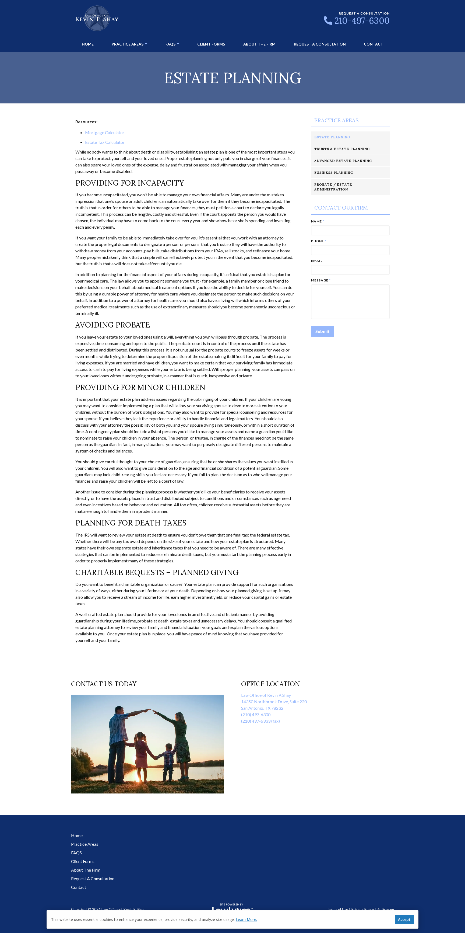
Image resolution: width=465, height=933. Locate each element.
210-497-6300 (362, 21)
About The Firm (259, 44)
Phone (318, 241)
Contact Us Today (103, 684)
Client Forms (211, 44)
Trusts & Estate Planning (342, 149)
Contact (373, 44)
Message (321, 280)
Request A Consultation (320, 44)
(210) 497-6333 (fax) (260, 720)
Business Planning (333, 172)
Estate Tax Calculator (105, 142)
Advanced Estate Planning (343, 161)
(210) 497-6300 (255, 714)
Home (88, 44)
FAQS (170, 44)
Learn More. (246, 919)
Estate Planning (332, 137)
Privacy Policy (362, 909)
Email (316, 261)
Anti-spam (385, 909)
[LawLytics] (232, 909)
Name (317, 221)
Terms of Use (337, 909)
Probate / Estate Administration (333, 186)
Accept (404, 919)
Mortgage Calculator (104, 132)
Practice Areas (127, 44)
